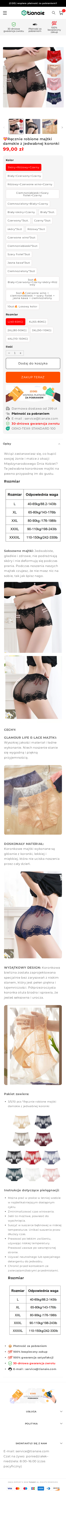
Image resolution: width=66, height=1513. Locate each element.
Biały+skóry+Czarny (21, 212)
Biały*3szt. (47, 212)
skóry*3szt (15, 229)
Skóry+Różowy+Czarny (23, 167)
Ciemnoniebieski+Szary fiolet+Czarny (32, 194)
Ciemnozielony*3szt (21, 271)
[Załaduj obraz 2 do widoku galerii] (33, 126)
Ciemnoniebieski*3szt (23, 245)
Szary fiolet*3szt (19, 254)
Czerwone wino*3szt (22, 237)
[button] (61, 13)
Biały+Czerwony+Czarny (24, 175)
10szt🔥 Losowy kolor (22, 306)
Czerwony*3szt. (18, 220)
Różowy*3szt (36, 229)
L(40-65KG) (15, 321)
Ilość (9, 346)
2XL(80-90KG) (17, 330)
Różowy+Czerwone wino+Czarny (30, 184)
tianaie (32, 1482)
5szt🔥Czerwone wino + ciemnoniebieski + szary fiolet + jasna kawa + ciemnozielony (32, 295)
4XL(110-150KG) (18, 338)
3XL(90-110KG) (42, 330)
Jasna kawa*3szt (19, 262)
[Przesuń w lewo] (4, 127)
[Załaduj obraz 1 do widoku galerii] (16, 126)
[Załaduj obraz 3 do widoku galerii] (49, 126)
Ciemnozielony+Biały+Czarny (28, 203)
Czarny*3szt (42, 220)
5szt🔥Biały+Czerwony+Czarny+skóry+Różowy (32, 282)
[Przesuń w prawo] (62, 127)
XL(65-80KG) (37, 321)
